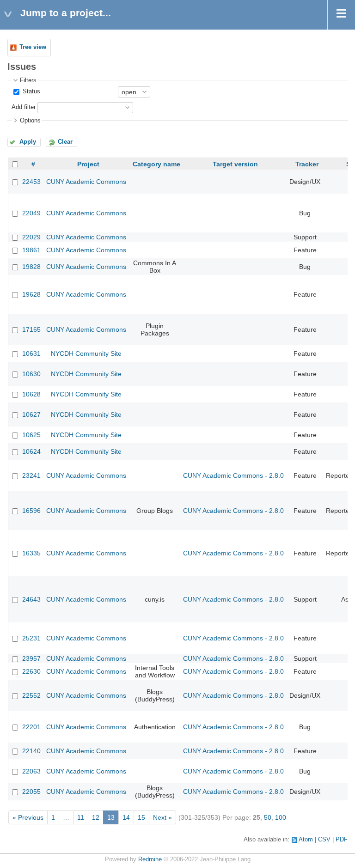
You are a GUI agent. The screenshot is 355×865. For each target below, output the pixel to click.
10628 (31, 394)
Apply (27, 142)
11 (80, 817)
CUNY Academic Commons (86, 181)
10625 (31, 435)
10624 (31, 451)
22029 (31, 237)
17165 (31, 329)
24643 (31, 599)
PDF (342, 839)
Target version (235, 164)
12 (95, 817)
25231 (31, 638)
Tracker (306, 164)
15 (141, 817)
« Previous (27, 817)
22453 (31, 181)
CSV (324, 839)
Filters (28, 80)
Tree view (32, 47)
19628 (31, 294)
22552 (31, 695)
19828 (31, 266)
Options (30, 120)
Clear (65, 142)
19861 (31, 250)
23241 (31, 475)
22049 (31, 213)
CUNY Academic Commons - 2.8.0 (233, 475)
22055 (31, 791)
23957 (31, 658)
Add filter (24, 107)
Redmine (150, 859)
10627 (31, 414)
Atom (306, 839)
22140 (31, 751)
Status (30, 91)
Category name (156, 164)
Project (88, 164)
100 (280, 817)
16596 (31, 510)
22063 (31, 771)
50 (267, 817)
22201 (31, 727)
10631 (31, 353)
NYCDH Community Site (86, 353)
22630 (31, 671)
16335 (31, 553)
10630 (31, 374)
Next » (162, 817)
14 (126, 817)
